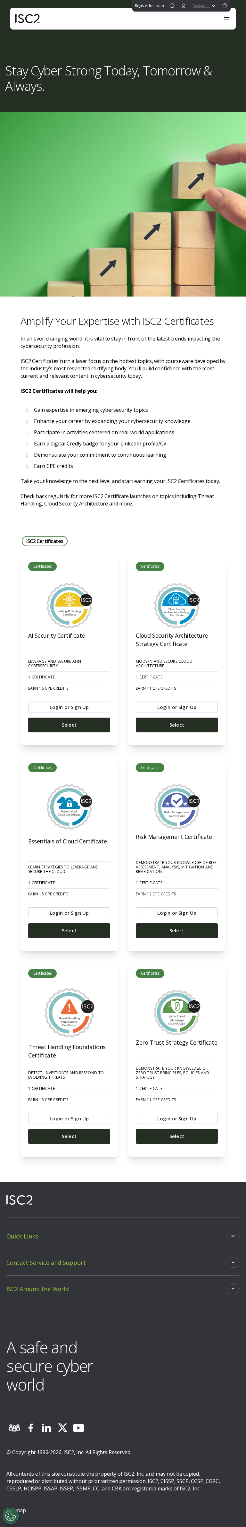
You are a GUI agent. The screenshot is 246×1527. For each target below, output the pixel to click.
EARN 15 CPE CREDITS (48, 894)
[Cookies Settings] (11, 1516)
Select (69, 724)
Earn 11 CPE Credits (156, 688)
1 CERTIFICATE (41, 677)
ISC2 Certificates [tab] (44, 541)
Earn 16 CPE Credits (48, 688)
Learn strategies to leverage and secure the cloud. (63, 869)
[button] (225, 6)
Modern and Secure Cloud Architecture (164, 663)
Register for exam (149, 5)
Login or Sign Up (69, 707)
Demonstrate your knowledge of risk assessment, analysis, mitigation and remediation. (176, 867)
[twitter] (62, 1428)
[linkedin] (46, 1428)
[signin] (183, 6)
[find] (172, 6)
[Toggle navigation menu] (227, 18)
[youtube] (78, 1428)
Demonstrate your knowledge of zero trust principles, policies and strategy (172, 1073)
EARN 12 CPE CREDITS (156, 894)
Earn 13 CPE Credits (48, 1100)
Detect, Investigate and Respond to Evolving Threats (66, 1075)
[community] (14, 1428)
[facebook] (30, 1428)
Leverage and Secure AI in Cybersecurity (54, 663)
